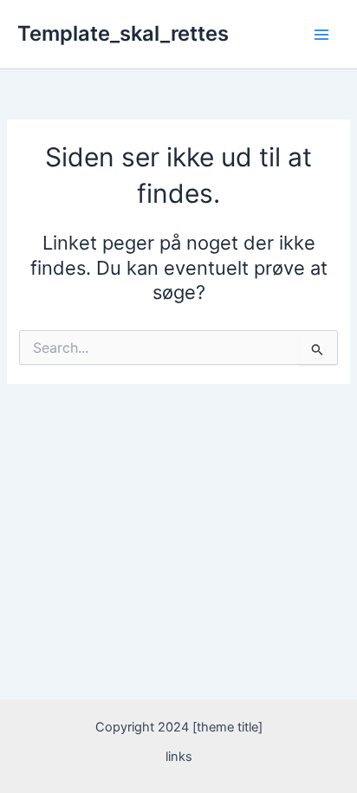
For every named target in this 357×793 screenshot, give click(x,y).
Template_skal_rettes (123, 33)
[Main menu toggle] (321, 34)
